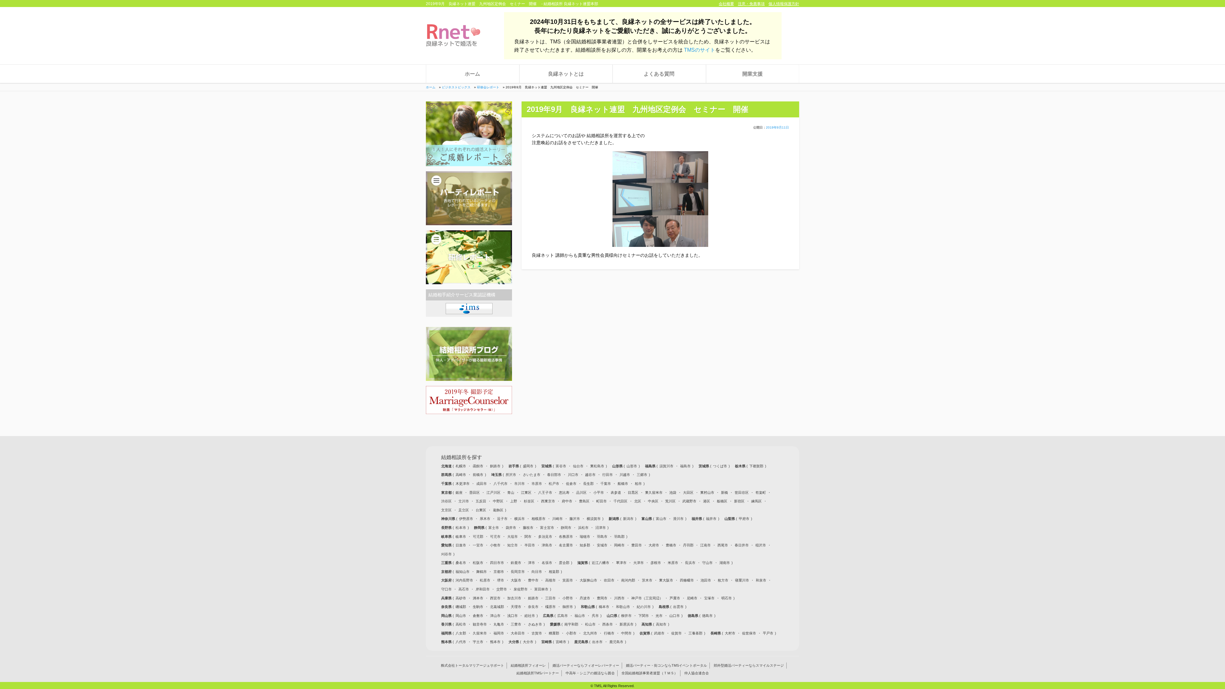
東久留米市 (654, 492)
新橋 (724, 492)
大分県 (514, 642)
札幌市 (461, 466)
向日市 (536, 572)
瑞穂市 (585, 536)
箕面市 (567, 580)
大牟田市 (518, 633)
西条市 (607, 624)
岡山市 (461, 616)
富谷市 (561, 466)
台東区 (481, 510)
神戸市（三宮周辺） (647, 598)
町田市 (601, 501)
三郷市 (642, 475)
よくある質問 (659, 74)
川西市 (619, 598)
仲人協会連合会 (696, 673)
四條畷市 (687, 580)
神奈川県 (448, 519)
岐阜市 (461, 536)
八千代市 (501, 483)
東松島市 (597, 466)
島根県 (664, 607)
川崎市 (557, 519)
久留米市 (480, 633)
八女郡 (461, 633)
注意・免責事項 (751, 4)
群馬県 (447, 475)
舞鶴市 (481, 572)
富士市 (493, 528)
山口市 (674, 616)
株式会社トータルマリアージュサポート (472, 666)
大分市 (528, 642)
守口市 (446, 589)
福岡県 (447, 633)
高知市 (661, 624)
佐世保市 (749, 633)
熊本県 (447, 642)
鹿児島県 (581, 642)
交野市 (501, 589)
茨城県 (704, 466)
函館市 (478, 466)
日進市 (461, 545)
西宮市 (495, 598)
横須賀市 (594, 519)
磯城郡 (461, 607)
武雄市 (659, 633)
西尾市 (722, 545)
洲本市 (478, 598)
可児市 (495, 536)
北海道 (447, 466)
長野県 (447, 528)
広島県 (548, 616)
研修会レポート (488, 87)
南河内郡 (628, 580)
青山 (510, 492)
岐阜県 (447, 536)
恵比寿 (564, 492)
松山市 (590, 624)
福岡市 (499, 633)
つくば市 (720, 466)
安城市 (602, 545)
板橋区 (722, 501)
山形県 (618, 466)
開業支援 (752, 74)
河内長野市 (464, 580)
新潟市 (628, 519)
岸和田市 (483, 589)
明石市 (726, 598)
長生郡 (588, 483)
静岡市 (566, 528)
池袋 (672, 492)
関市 (527, 536)
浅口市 (512, 616)
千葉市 (605, 483)
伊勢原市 (466, 519)
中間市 (626, 633)
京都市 (499, 572)
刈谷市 (446, 554)
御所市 (567, 607)
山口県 (612, 616)
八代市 (461, 642)
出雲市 (678, 607)
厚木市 (485, 519)
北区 (637, 501)
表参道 (616, 492)
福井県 (697, 519)
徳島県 (693, 616)
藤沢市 (574, 519)
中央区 (653, 501)
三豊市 (516, 624)
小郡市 (571, 633)
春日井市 (742, 545)
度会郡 (564, 563)
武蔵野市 (689, 501)
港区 (706, 501)
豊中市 (533, 580)
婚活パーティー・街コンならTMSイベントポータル (666, 666)
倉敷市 (478, 616)
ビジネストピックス (456, 87)
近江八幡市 (600, 563)
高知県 (647, 624)
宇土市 (478, 642)
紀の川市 (644, 607)
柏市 (638, 483)
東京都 (447, 492)
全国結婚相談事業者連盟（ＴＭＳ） (649, 673)
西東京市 (548, 501)
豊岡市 (602, 598)
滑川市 (678, 519)
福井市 (711, 519)
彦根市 (655, 563)
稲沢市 (760, 545)
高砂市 (461, 598)
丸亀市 (499, 624)
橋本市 (604, 607)
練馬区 (756, 501)
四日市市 (497, 563)
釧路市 (495, 466)
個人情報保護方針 (783, 4)
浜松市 (583, 528)
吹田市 (609, 580)
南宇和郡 (571, 624)
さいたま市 (531, 475)
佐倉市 (571, 483)
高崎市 (461, 475)
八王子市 (545, 492)
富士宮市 (547, 528)
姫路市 (533, 598)
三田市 (550, 598)
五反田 (481, 501)
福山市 (580, 616)
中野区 (498, 501)
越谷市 (590, 475)
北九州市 (590, 633)
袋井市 (511, 528)
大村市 (730, 633)
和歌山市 (623, 607)
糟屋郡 (554, 633)
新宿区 (739, 501)
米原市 (673, 563)
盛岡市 (528, 466)
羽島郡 (619, 536)
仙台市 (578, 466)
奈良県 (447, 607)
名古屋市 (566, 545)
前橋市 (478, 475)
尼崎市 (692, 598)
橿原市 (550, 607)
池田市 (706, 580)
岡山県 (447, 616)
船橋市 (623, 483)
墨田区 (474, 492)
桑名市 (461, 563)
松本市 (461, 528)
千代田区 (620, 501)
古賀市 (536, 633)
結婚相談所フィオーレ (528, 666)
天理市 (516, 607)
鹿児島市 (616, 642)
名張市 (547, 563)
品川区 (581, 492)
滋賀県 (583, 563)
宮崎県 (547, 642)
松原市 (485, 580)
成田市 (481, 483)
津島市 (547, 545)
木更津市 (463, 483)
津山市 (495, 616)
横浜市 (519, 519)
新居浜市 (627, 624)
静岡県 (480, 528)
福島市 (685, 466)
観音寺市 (480, 624)
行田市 (607, 475)
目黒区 (633, 492)
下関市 (643, 616)
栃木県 (740, 466)
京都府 (447, 572)
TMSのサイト (699, 50)
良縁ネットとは (566, 74)
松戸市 (554, 483)
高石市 (463, 589)
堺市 (500, 580)
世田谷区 (742, 492)
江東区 (526, 492)
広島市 (562, 616)
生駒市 (478, 607)
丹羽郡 (688, 545)
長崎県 (716, 633)
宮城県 (547, 466)
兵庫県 (447, 598)
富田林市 (541, 589)
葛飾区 (498, 510)
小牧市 (495, 545)
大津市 (638, 563)
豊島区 (584, 501)
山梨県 (730, 519)
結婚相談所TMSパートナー (537, 673)
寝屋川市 (742, 580)
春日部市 (554, 475)
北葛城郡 (497, 607)
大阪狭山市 (588, 580)
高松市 (461, 624)
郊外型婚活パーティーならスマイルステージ (749, 666)
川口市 (573, 475)
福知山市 (463, 572)
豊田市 (636, 545)
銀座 (459, 492)
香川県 (447, 624)
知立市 (512, 545)
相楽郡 (554, 572)
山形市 (632, 466)
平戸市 (768, 633)
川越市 (625, 475)
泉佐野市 (521, 589)
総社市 (529, 616)
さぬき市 (535, 624)
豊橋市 (671, 545)
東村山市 (707, 492)
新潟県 (614, 519)
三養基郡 (695, 633)
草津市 (621, 563)
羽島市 (602, 536)
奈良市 (533, 607)
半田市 (529, 545)
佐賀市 (676, 633)
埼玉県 (497, 475)
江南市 (705, 545)
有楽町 (760, 492)
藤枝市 (528, 528)
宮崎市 (561, 642)
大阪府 (447, 580)
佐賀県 (645, 633)
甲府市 (744, 519)
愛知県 (447, 545)
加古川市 (514, 598)
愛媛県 (555, 624)
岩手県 (514, 466)
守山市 (707, 563)
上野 (513, 501)
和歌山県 (588, 607)
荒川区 (670, 501)
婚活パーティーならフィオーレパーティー (586, 666)
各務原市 (566, 536)
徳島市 (707, 616)
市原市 (536, 483)
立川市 (463, 501)
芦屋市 (675, 598)
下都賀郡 (756, 466)
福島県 (651, 466)
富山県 (647, 519)
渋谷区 (446, 501)
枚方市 (723, 580)
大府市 (654, 545)
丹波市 (585, 598)
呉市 (595, 616)
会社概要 (726, 4)
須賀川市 (666, 466)
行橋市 (609, 633)
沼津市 (600, 528)
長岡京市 (518, 572)
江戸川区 (493, 492)
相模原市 (538, 519)
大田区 (688, 492)
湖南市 (724, 563)
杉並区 (529, 501)
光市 (659, 616)
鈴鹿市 (516, 563)
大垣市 (512, 536)
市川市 (519, 483)
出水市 (597, 642)
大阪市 (516, 580)
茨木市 (647, 580)
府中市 (567, 501)
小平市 (598, 492)
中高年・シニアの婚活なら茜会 (590, 673)
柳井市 (626, 616)
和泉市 (761, 580)
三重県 (447, 563)
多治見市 (545, 536)
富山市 (661, 519)
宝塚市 (709, 598)
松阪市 (478, 563)
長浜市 (690, 563)
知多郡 (585, 545)
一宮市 (478, 545)
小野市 (567, 598)
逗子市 (502, 519)
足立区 (463, 510)
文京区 (446, 510)
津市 (531, 563)
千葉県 (447, 483)
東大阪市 (666, 580)
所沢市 (511, 475)
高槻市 (550, 580)
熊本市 (495, 642)
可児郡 (478, 536)
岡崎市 (619, 545)
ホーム (472, 74)
